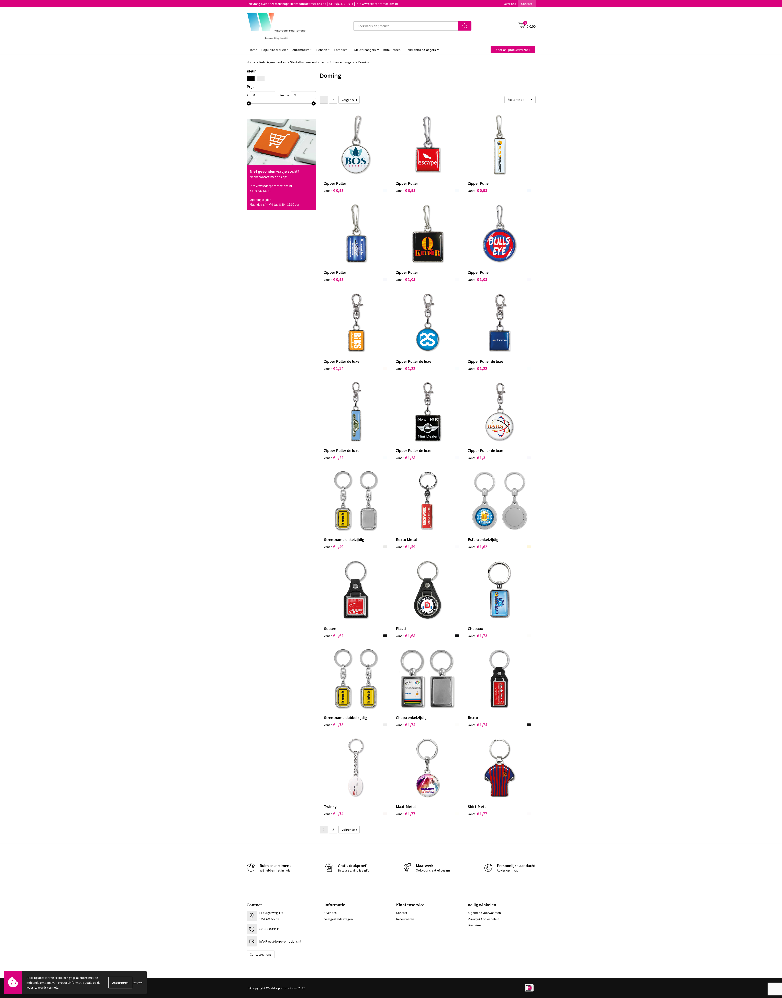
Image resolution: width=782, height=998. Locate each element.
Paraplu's (340, 50)
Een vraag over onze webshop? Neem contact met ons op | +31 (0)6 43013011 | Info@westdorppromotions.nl (322, 4)
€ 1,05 (405, 279)
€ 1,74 (405, 724)
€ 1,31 (477, 457)
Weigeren (138, 982)
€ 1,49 (333, 546)
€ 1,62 (477, 546)
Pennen (321, 50)
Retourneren (405, 919)
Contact (527, 4)
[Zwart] (251, 78)
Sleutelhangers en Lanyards (309, 62)
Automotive (300, 50)
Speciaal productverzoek (513, 50)
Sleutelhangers (365, 50)
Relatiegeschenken (272, 62)
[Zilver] (261, 78)
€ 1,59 (405, 546)
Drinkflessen (392, 50)
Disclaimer (475, 925)
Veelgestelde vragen (338, 919)
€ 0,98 (333, 190)
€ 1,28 (405, 457)
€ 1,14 (333, 368)
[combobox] (405, 26)
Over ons (510, 4)
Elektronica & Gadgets (420, 50)
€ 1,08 (477, 279)
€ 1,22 (405, 368)
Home (253, 50)
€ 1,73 (477, 635)
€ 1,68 (405, 635)
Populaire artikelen (274, 50)
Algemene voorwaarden (484, 913)
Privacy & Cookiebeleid (483, 919)
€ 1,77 (405, 813)
